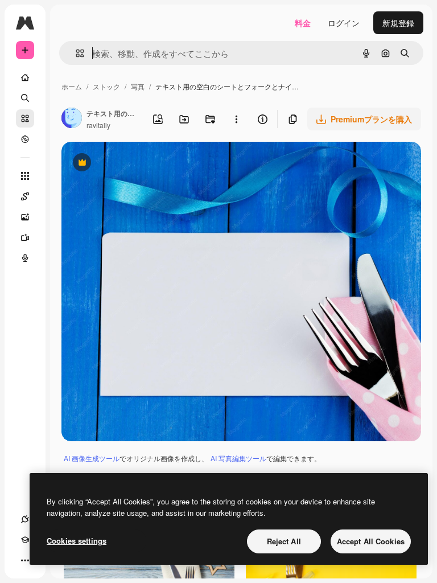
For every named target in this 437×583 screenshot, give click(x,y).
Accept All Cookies (371, 541)
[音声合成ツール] (25, 258)
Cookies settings (76, 540)
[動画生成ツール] (25, 237)
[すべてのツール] (25, 176)
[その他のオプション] (236, 119)
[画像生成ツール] (25, 217)
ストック (106, 86)
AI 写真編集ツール (238, 458)
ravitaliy (98, 125)
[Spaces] (25, 196)
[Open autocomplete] (75, 53)
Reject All (284, 541)
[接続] (25, 519)
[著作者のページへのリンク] (71, 119)
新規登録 (398, 22)
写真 (138, 86)
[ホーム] (25, 77)
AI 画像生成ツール (91, 458)
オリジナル (139, 164)
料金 (303, 22)
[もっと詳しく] (25, 139)
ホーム (71, 86)
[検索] (25, 98)
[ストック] (25, 118)
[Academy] (25, 540)
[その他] (25, 560)
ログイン (344, 22)
